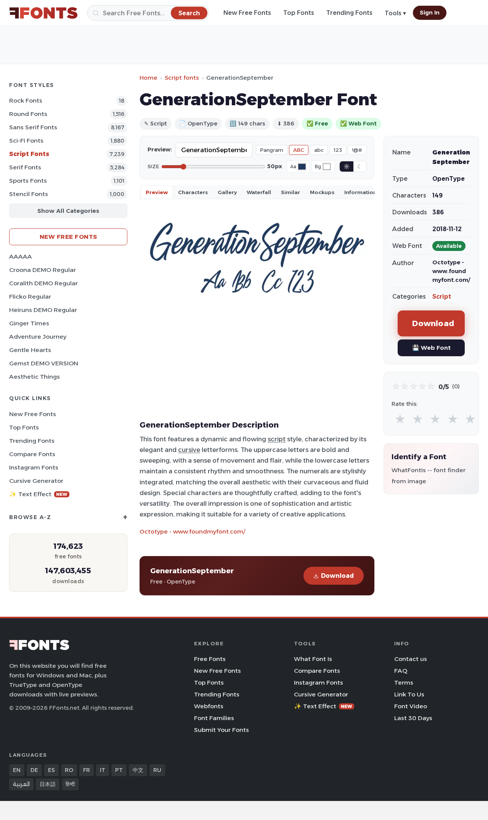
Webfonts (208, 706)
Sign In (430, 12)
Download (337, 575)
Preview (157, 192)
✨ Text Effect (38, 494)
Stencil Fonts (28, 194)
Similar (290, 192)
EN (17, 770)
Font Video (410, 706)
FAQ (400, 670)
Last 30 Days (413, 718)
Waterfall (259, 192)
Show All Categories (68, 210)
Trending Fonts (349, 12)
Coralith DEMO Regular (43, 283)
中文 (138, 770)
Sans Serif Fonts (33, 127)
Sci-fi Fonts (26, 140)
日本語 (48, 784)
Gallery (227, 192)
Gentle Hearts (30, 350)
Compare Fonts (32, 454)
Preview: (160, 149)
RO (69, 770)
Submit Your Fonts (221, 729)
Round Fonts (28, 113)
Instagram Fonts (33, 467)
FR (86, 770)
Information (360, 192)
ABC (298, 150)
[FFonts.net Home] (43, 13)
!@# (357, 150)
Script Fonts (29, 154)
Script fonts (182, 77)
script (277, 439)
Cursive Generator (36, 480)
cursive (189, 449)
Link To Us (409, 694)
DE (34, 770)
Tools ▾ (395, 13)
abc (319, 150)
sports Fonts (28, 180)
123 (338, 150)
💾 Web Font (431, 347)
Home (148, 77)
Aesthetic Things (34, 376)
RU (157, 770)
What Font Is (313, 658)
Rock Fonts (25, 100)
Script (441, 296)
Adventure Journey (37, 336)
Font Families (214, 718)
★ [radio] (400, 419)
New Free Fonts (247, 12)
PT (119, 770)
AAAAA (20, 256)
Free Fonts (210, 658)
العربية (21, 784)
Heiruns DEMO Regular (43, 310)
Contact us (410, 658)
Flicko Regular (30, 296)
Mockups (322, 192)
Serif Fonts (25, 167)
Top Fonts (298, 12)
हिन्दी (70, 784)
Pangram (271, 150)
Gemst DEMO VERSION (43, 363)
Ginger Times (29, 323)
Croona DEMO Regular (42, 269)
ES (51, 770)
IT (102, 770)
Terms (403, 682)
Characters (193, 192)
